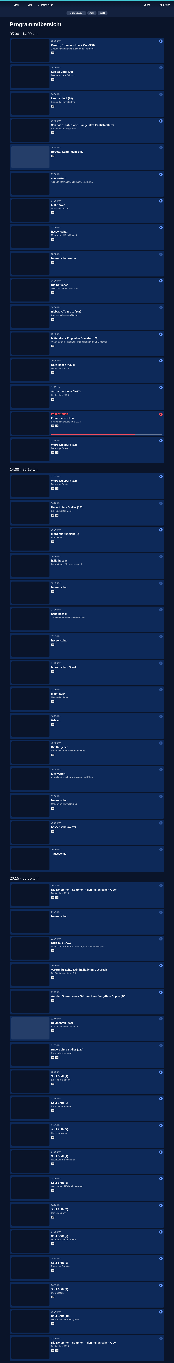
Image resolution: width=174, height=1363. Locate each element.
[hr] (87, 5)
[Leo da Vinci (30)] (30, 104)
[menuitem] (4, 5)
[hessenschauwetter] (30, 263)
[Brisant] (30, 726)
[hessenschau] (30, 237)
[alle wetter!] (30, 184)
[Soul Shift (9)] (30, 1295)
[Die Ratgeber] (30, 290)
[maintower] (30, 210)
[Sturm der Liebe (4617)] (30, 397)
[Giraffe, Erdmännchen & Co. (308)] (30, 50)
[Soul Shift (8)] (30, 1268)
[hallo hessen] (30, 566)
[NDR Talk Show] (30, 948)
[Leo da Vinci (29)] (30, 77)
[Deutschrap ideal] (30, 1028)
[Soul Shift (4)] (30, 1161)
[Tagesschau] (30, 859)
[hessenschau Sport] (30, 672)
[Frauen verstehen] (30, 423)
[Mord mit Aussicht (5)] (30, 539)
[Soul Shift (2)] (30, 1108)
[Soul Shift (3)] (30, 1135)
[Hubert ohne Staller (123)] (30, 513)
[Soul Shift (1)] (30, 1081)
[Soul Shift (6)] (30, 1215)
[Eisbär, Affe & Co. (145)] (30, 317)
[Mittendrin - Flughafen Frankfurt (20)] (30, 343)
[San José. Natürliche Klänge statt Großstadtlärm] (30, 130)
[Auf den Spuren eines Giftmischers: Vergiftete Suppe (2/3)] (30, 1001)
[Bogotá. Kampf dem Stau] (30, 157)
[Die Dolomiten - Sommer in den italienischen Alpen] (30, 895)
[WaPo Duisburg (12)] (30, 450)
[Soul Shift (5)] (30, 1188)
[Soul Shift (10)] (30, 1321)
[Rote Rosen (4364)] (30, 370)
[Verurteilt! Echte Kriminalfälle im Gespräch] (30, 975)
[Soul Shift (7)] (30, 1241)
